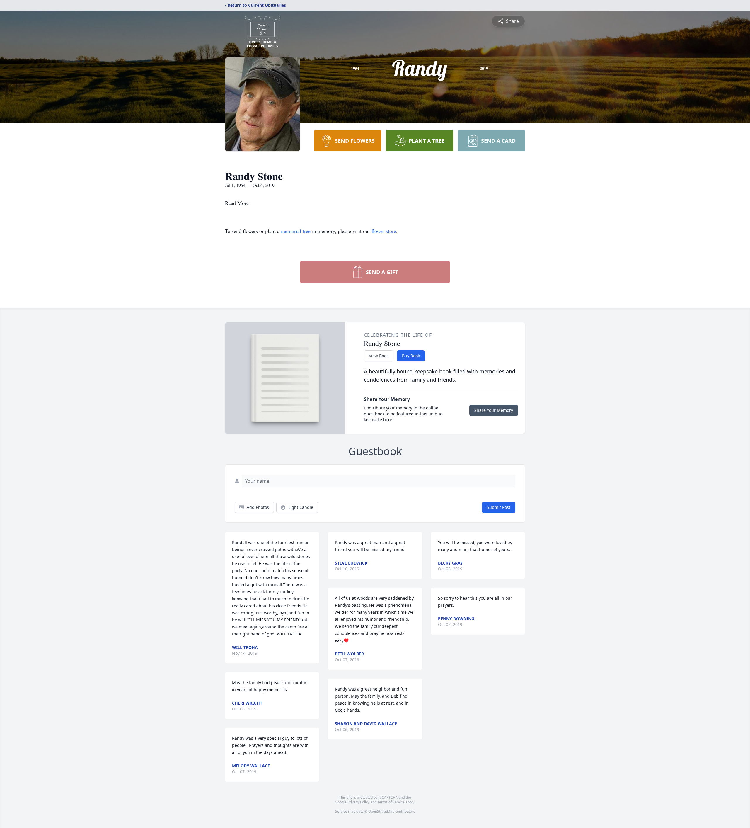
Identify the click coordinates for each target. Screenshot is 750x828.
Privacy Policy (358, 802)
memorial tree (296, 230)
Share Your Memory (493, 410)
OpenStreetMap (381, 811)
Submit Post (498, 507)
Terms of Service (391, 802)
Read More (237, 202)
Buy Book (411, 355)
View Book (378, 355)
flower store (383, 230)
